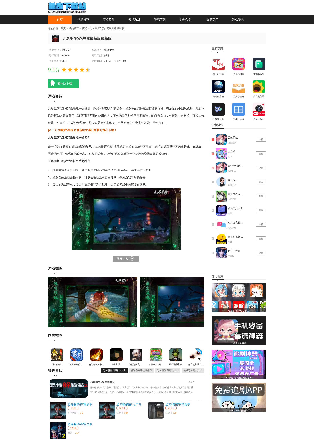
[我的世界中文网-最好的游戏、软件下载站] (67, 7)
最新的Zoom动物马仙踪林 (236, 194)
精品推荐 (83, 19)
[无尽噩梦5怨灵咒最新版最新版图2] (184, 302)
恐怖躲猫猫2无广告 (128, 404)
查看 (261, 139)
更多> (191, 381)
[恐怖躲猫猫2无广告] (107, 410)
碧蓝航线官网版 (236, 165)
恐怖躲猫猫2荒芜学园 (177, 404)
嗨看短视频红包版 (236, 236)
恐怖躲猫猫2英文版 (80, 424)
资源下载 (160, 19)
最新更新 (212, 19)
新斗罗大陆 (234, 250)
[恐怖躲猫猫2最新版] (58, 410)
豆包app (232, 180)
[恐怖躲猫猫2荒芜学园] (156, 410)
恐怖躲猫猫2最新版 (80, 404)
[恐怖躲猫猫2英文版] (58, 430)
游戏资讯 (238, 19)
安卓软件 (109, 19)
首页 (60, 19)
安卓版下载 (64, 83)
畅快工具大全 (235, 208)
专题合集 (185, 19)
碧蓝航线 (233, 137)
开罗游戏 (72, 413)
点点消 (231, 151)
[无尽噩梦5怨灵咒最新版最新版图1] (92, 302)
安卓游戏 (134, 19)
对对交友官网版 (236, 222)
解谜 (85, 28)
